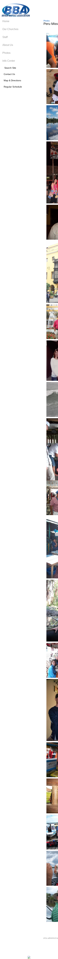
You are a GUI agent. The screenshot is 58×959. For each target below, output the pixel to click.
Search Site (9, 68)
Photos (6, 53)
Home (5, 21)
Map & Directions (11, 80)
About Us (7, 45)
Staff (5, 37)
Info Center (8, 60)
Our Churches (10, 29)
